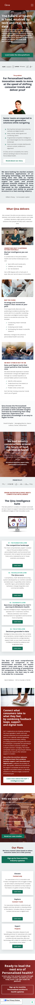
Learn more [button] (17, 565)
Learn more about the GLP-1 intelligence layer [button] (17, 780)
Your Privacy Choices (13, 1000)
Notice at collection (8, 1003)
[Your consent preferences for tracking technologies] (32, 1002)
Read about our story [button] (14, 161)
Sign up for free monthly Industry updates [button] (17, 859)
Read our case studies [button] (13, 836)
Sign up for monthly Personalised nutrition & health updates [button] (17, 989)
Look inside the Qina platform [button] (17, 55)
